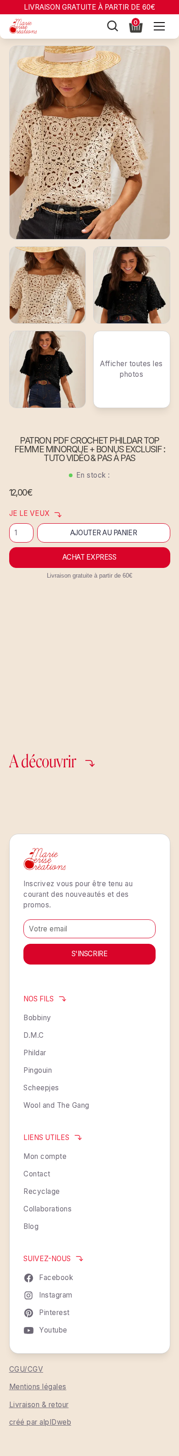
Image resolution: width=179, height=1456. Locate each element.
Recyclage (41, 1191)
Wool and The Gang (56, 1105)
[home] (23, 26)
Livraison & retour (39, 1404)
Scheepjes (41, 1087)
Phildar (34, 1052)
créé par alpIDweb (40, 1422)
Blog (31, 1226)
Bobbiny (37, 1017)
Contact (36, 1173)
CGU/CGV (26, 1369)
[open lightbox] (89, 143)
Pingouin (37, 1070)
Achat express (89, 557)
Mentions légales (38, 1386)
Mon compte (45, 1156)
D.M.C (33, 1035)
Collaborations (47, 1209)
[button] (136, 25)
